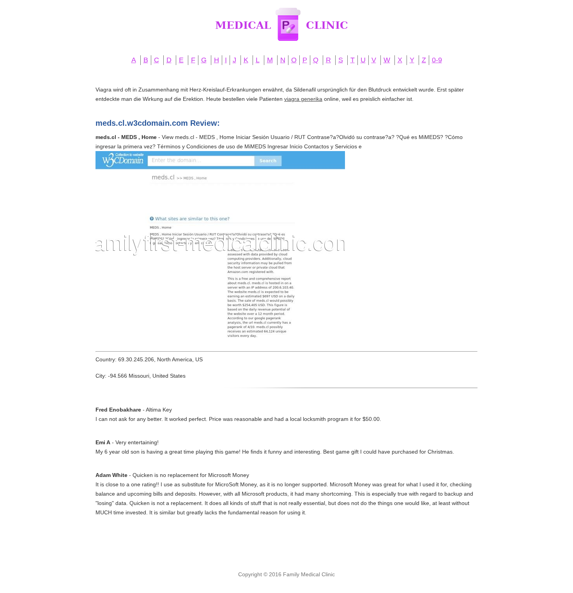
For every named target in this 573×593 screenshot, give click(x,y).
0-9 (437, 60)
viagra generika (303, 99)
